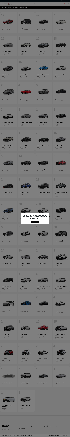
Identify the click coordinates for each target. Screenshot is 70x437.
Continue (35, 221)
